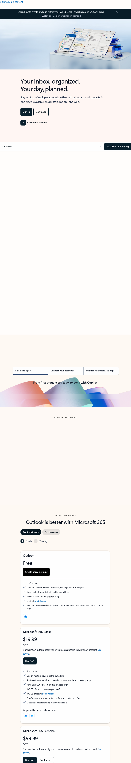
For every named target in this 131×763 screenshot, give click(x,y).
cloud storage (40, 660)
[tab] (19, 183)
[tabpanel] (65, 254)
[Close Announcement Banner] (117, 12)
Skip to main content (11, 1)
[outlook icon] (25, 676)
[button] (52, 146)
